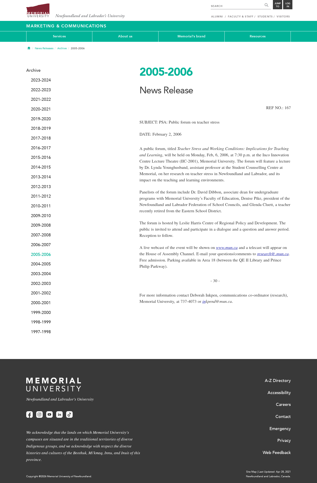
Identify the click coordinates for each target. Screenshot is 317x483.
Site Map (251, 471)
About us (125, 36)
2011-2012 (41, 196)
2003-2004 (41, 273)
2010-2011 (41, 206)
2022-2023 (41, 89)
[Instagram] (39, 414)
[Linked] (59, 414)
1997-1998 (41, 331)
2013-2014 (41, 176)
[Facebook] (29, 414)
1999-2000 (41, 312)
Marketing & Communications (66, 26)
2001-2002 (41, 293)
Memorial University (75, 11)
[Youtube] (49, 414)
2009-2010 (41, 215)
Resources (258, 36)
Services (59, 36)
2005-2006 (41, 254)
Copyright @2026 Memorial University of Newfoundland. (59, 476)
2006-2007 (41, 244)
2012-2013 (41, 186)
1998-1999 (41, 322)
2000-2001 (41, 302)
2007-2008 (41, 235)
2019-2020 (41, 118)
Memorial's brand (191, 36)
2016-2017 (41, 147)
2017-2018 (41, 138)
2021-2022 (41, 99)
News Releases (44, 48)
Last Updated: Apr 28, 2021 (275, 471)
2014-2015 (41, 167)
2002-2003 (41, 283)
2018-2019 (41, 128)
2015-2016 (41, 157)
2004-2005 (41, 264)
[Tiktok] (69, 414)
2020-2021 (41, 109)
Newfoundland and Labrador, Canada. (268, 476)
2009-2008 (41, 225)
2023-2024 (41, 80)
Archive (62, 48)
